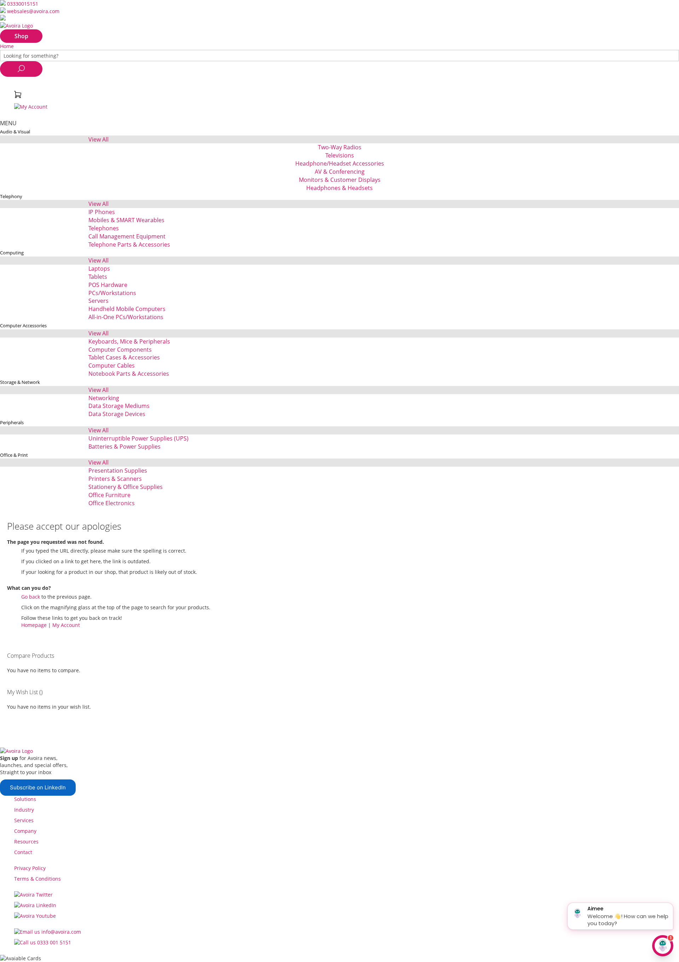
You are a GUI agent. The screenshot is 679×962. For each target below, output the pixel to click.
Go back (30, 596)
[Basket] (17, 96)
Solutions (25, 799)
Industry (24, 809)
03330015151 (22, 3)
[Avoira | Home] (16, 25)
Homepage (34, 625)
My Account (66, 625)
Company (25, 831)
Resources (26, 841)
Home (7, 46)
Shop (21, 36)
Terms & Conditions (37, 878)
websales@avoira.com (33, 11)
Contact (23, 852)
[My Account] (30, 106)
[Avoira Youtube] (35, 915)
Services (24, 820)
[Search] (21, 69)
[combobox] (339, 55)
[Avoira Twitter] (33, 894)
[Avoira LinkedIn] (35, 905)
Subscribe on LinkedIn (38, 787)
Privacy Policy (30, 868)
